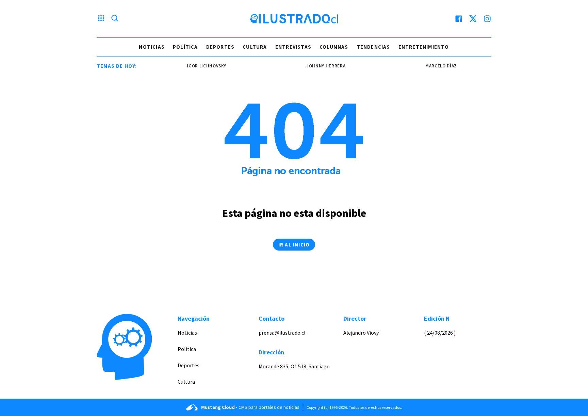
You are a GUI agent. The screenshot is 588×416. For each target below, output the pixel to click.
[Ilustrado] (294, 19)
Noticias (152, 47)
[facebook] (458, 18)
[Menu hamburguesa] (101, 18)
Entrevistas (293, 47)
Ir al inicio (294, 244)
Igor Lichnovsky (198, 66)
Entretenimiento (423, 47)
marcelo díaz (433, 66)
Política (185, 47)
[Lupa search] (115, 18)
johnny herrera (318, 66)
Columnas (334, 47)
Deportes (220, 47)
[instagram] (487, 18)
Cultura (255, 47)
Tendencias (373, 47)
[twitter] (473, 18)
